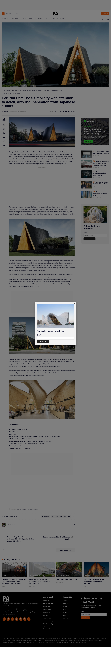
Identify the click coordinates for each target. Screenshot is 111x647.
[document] (55, 323)
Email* (39, 335)
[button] (75, 303)
